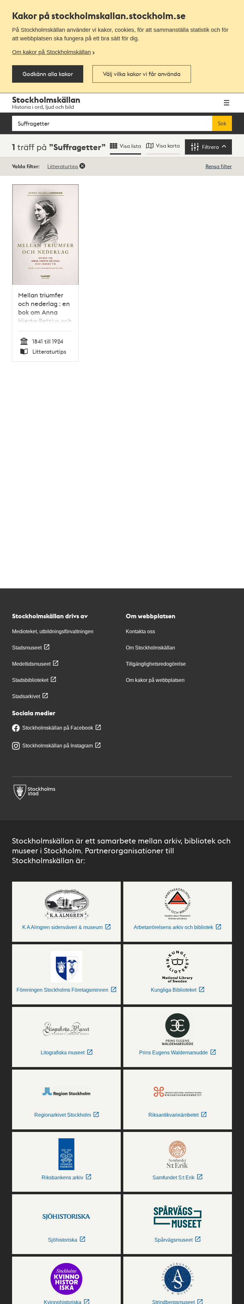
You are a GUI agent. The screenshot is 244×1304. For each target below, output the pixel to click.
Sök (222, 123)
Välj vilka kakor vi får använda (141, 73)
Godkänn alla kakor (48, 73)
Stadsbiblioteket (30, 680)
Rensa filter (219, 166)
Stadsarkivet (26, 696)
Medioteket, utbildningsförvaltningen (52, 631)
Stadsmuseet (27, 647)
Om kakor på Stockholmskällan (51, 52)
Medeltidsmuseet (31, 664)
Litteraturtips (62, 166)
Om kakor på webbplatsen (155, 680)
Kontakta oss (140, 631)
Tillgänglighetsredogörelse (156, 664)
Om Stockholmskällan (150, 647)
